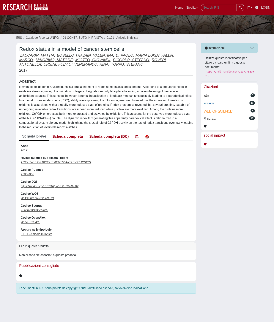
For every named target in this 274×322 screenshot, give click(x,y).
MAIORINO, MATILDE (54, 60)
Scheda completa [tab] (67, 136)
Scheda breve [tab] (34, 136)
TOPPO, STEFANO (127, 64)
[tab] (137, 136)
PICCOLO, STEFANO (131, 60)
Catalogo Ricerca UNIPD (42, 37)
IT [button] (248, 7)
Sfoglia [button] (191, 7)
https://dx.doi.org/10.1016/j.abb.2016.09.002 (49, 186)
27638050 (27, 174)
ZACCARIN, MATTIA (37, 55)
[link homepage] (27, 7)
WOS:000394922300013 (37, 198)
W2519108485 (30, 222)
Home (179, 7)
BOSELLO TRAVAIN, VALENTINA (85, 55)
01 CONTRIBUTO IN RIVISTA (83, 37)
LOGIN (265, 7)
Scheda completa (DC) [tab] (109, 136)
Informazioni (216, 48)
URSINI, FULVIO (58, 64)
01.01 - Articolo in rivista (122, 37)
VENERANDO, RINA (91, 64)
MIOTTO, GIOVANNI (92, 60)
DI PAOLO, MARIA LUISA (137, 55)
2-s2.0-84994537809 (34, 210)
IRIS (19, 37)
